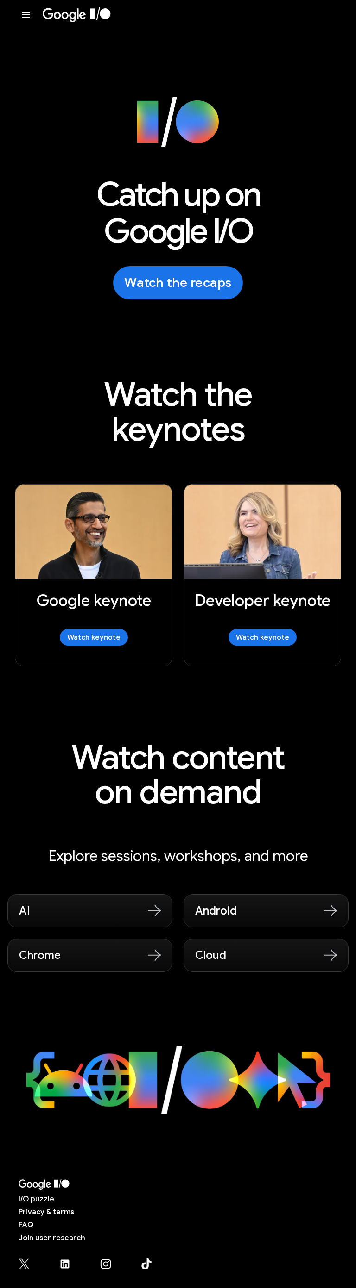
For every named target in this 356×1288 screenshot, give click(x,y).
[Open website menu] (26, 14)
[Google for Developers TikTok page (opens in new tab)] (146, 1264)
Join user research (52, 1238)
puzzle (36, 1199)
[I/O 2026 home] (77, 14)
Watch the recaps (177, 282)
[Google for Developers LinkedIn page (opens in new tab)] (70, 1264)
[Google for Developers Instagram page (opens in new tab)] (111, 1264)
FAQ (26, 1225)
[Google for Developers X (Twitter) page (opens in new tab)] (30, 1264)
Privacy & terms (46, 1212)
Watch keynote (94, 637)
